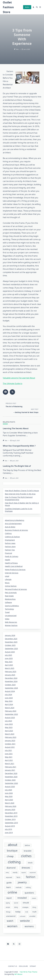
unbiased (22, 916)
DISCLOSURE (23, 966)
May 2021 (8, 757)
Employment (10, 540)
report (9, 898)
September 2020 (11, 783)
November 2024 (11, 681)
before (27, 845)
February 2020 (10, 806)
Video (7, 619)
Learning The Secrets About (16, 428)
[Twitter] (14, 944)
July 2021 (8, 750)
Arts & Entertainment (13, 523)
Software (8, 602)
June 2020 (9, 793)
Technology (9, 609)
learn (8, 887)
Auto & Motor (10, 527)
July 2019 (8, 829)
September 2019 (11, 823)
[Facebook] (8, 944)
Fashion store (10, 546)
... (27, 435)
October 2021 (10, 744)
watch (10, 920)
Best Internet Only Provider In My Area (20, 494)
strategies (25, 907)
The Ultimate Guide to (12, 383)
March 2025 (9, 668)
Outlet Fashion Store (8, 7)
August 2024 (10, 691)
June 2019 (9, 832)
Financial (8, 553)
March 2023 (9, 734)
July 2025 (8, 655)
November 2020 (11, 777)
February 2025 (10, 671)
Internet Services (11, 573)
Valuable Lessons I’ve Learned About (19, 378)
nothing (28, 887)
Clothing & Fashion (12, 537)
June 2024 (9, 698)
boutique (12, 850)
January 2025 (10, 675)
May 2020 (8, 796)
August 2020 (10, 786)
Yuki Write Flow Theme (28, 972)
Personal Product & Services (16, 589)
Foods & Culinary (11, 556)
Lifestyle (8, 579)
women (12, 926)
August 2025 (10, 652)
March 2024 (9, 708)
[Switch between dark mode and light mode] (34, 7)
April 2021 (9, 760)
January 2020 (10, 809)
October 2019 (10, 819)
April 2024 (9, 704)
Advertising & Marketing (14, 520)
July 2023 (8, 721)
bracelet (27, 850)
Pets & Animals (11, 592)
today (17, 911)
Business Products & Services (16, 530)
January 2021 (10, 770)
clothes (26, 856)
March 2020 (9, 803)
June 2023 (9, 724)
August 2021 (10, 747)
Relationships (10, 599)
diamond (11, 867)
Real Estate (9, 596)
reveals (34, 898)
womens (29, 926)
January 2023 (10, 740)
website (25, 920)
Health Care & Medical (14, 566)
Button (27, 7)
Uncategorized (10, 615)
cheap (10, 856)
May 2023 (8, 727)
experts (23, 872)
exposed (9, 877)
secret (16, 903)
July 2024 (8, 694)
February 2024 (10, 711)
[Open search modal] (37, 7)
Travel (7, 612)
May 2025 (8, 662)
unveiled (32, 916)
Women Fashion (11, 625)
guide (9, 882)
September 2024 (11, 688)
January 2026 (10, 635)
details (30, 863)
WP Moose (18, 974)
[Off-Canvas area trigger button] (40, 7)
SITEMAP (33, 966)
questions (29, 892)
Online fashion (11, 586)
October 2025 (10, 645)
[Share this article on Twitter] (12, 392)
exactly (15, 872)
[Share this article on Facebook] (5, 392)
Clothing (8, 533)
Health (7, 560)
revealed (22, 897)
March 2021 (9, 763)
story (16, 907)
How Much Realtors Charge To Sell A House (22, 490)
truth (34, 912)
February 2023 (10, 737)
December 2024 (11, 678)
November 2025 (11, 642)
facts (18, 877)
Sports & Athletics (12, 606)
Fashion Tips (10, 550)
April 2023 (9, 731)
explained (33, 872)
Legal (7, 576)
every (7, 872)
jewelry (22, 882)
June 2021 (9, 754)
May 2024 (8, 701)
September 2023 (11, 714)
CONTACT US (12, 966)
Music (7, 583)
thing (34, 907)
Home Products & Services (15, 569)
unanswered (10, 916)
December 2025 (11, 639)
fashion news (10, 543)
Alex (17, 49)
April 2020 (9, 800)
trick (26, 912)
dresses (26, 867)
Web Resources (11, 622)
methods (18, 887)
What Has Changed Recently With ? (19, 446)
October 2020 (10, 780)
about (12, 845)
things (8, 912)
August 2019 (10, 826)
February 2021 (10, 767)
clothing (14, 862)
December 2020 (11, 773)
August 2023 (10, 717)
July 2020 (8, 790)
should (26, 902)
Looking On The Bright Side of (17, 466)
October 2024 (10, 685)
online (12, 892)
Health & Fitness (11, 563)
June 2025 (9, 658)
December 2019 (11, 813)
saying (8, 903)
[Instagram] (19, 944)
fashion (30, 877)
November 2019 (11, 816)
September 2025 (11, 648)
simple (8, 907)
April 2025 (9, 665)
